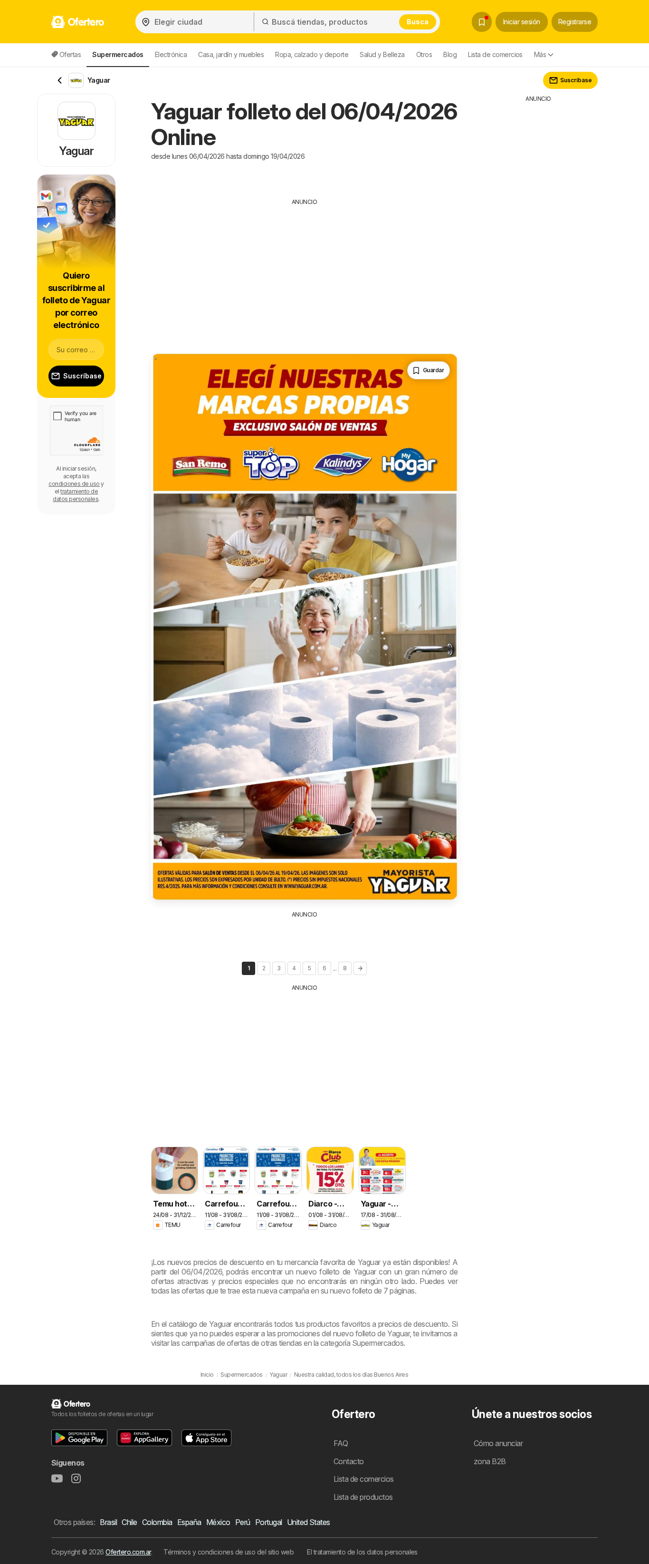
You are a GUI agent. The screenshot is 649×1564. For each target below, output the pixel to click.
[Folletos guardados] (482, 22)
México (218, 1522)
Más (540, 54)
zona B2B (490, 1461)
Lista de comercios (495, 54)
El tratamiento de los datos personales (362, 1552)
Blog (450, 54)
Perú (242, 1522)
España (189, 1522)
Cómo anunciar (498, 1443)
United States (308, 1522)
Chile (129, 1522)
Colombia (157, 1522)
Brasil (108, 1522)
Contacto (349, 1461)
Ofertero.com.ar (128, 1552)
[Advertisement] (304, 272)
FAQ (341, 1443)
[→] (360, 968)
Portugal (268, 1522)
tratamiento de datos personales (75, 495)
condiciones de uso (74, 483)
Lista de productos (363, 1497)
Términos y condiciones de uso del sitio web (228, 1552)
